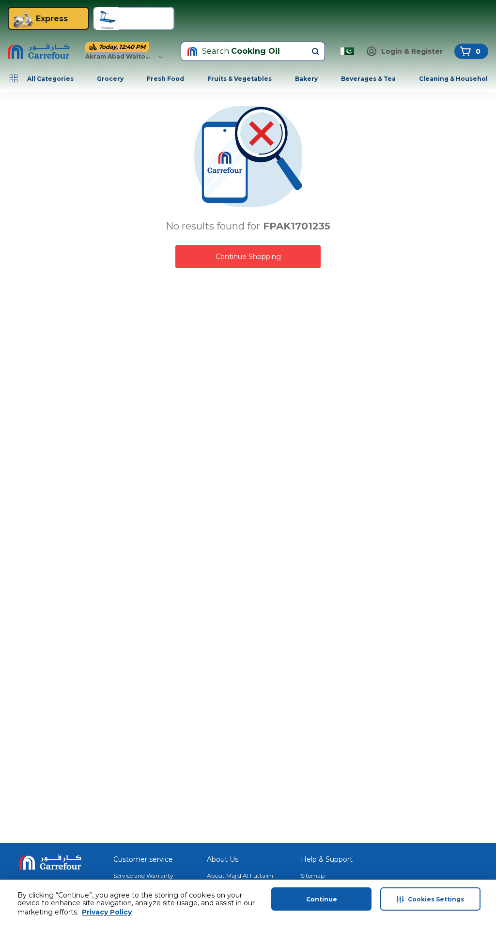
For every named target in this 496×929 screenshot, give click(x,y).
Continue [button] (321, 899)
